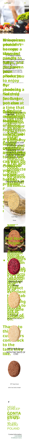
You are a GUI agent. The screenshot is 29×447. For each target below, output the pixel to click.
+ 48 (18, 436)
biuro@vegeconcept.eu (16, 438)
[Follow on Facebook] (8, 401)
